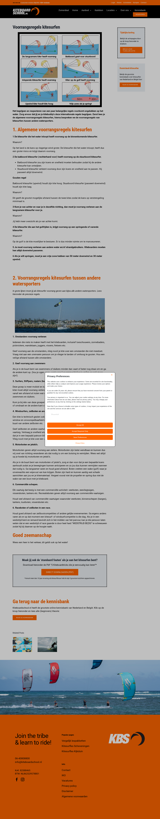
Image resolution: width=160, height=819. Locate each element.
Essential (55, 414)
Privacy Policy (80, 443)
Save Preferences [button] (80, 437)
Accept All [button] (80, 425)
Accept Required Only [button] (80, 431)
